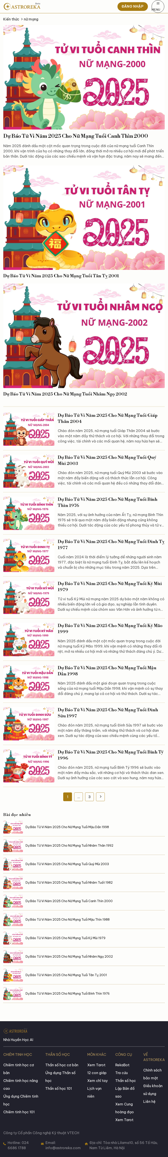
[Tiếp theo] (100, 796)
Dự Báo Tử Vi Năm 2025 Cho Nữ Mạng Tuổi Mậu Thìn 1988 (68, 920)
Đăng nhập (133, 6)
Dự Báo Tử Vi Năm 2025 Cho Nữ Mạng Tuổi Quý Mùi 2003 (107, 460)
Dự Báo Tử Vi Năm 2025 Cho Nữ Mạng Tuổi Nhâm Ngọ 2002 (65, 394)
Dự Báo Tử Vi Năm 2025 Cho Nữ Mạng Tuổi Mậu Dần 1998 (107, 671)
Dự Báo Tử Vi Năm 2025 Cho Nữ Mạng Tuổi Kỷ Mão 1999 (110, 629)
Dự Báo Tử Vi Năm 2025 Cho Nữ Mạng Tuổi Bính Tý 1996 (110, 755)
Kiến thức (11, 19)
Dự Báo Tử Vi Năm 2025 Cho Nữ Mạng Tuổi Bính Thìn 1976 (108, 502)
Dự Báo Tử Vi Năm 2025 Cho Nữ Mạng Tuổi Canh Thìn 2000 (75, 136)
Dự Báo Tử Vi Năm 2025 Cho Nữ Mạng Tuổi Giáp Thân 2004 (108, 418)
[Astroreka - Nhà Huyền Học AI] (35, 6)
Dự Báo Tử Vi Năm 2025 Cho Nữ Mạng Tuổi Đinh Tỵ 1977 (111, 545)
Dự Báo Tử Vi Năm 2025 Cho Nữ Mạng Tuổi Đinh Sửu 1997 (108, 713)
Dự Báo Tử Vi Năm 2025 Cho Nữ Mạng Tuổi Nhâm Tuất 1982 (69, 883)
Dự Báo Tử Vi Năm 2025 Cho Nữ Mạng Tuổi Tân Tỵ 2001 (61, 276)
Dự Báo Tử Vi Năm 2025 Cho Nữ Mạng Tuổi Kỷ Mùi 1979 (110, 587)
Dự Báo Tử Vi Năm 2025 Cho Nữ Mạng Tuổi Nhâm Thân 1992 (69, 846)
